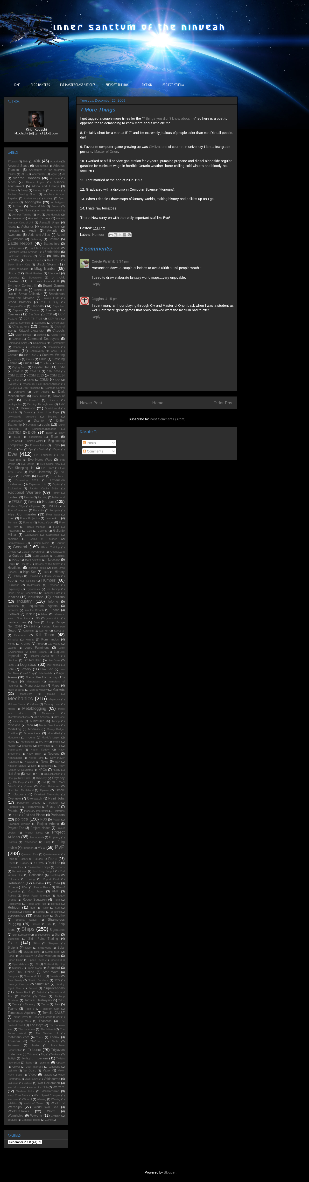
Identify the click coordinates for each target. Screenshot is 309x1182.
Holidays (18, 576)
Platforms (59, 810)
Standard (53, 968)
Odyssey (58, 778)
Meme (35, 704)
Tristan (31, 1054)
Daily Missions (31, 387)
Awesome (14, 234)
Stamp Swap (34, 967)
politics (21, 819)
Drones (32, 424)
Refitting (55, 875)
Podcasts (58, 815)
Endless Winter (34, 440)
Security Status (25, 919)
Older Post (223, 403)
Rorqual (55, 903)
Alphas (12, 190)
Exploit (56, 484)
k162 (32, 626)
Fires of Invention (18, 510)
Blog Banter (45, 268)
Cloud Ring (58, 334)
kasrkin (43, 630)
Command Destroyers (43, 339)
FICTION (147, 85)
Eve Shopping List (21, 468)
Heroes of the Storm (47, 564)
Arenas (55, 206)
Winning (55, 1099)
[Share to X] (120, 234)
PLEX (15, 814)
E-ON (32, 432)
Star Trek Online (21, 972)
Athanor (44, 226)
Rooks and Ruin (36, 903)
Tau (57, 1004)
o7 (37, 773)
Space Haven (36, 960)
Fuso (56, 526)
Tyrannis (44, 1062)
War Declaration (48, 1083)
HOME (16, 85)
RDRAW (38, 863)
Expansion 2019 (26, 480)
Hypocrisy (14, 589)
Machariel (45, 673)
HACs (15, 559)
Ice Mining (53, 589)
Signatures (57, 930)
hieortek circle (37, 567)
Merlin (11, 708)
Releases (13, 879)
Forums (27, 522)
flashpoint (55, 510)
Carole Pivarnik (103, 261)
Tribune (34, 1049)
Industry (24, 601)
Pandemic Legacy (28, 802)
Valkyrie (12, 1070)
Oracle (60, 790)
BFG (42, 256)
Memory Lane (52, 704)
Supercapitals (54, 988)
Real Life (54, 863)
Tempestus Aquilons (22, 1013)
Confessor (34, 347)
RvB (32, 907)
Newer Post (91, 403)
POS (43, 819)
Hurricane (13, 585)
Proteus (12, 842)
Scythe (60, 915)
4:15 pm (111, 299)
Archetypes (58, 202)
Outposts (20, 794)
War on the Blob (38, 1087)
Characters (20, 326)
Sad (57, 907)
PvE (41, 847)
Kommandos (50, 639)
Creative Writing (53, 355)
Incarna (13, 597)
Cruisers (60, 363)
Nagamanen (15, 749)
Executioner (58, 476)
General (20, 547)
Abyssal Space (18, 165)
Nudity (56, 769)
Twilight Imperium (34, 1058)
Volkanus (13, 1083)
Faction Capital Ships (44, 488)
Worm (51, 1111)
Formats (13, 522)
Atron (57, 226)
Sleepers (53, 943)
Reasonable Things (38, 867)
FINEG (52, 506)
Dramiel (39, 420)
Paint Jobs (56, 798)
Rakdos (38, 858)
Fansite (28, 497)
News (45, 761)
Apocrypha (33, 202)
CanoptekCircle (17, 306)
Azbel (61, 234)
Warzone (13, 1099)
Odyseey (41, 778)
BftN (56, 256)
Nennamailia (15, 757)
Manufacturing (35, 685)
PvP (60, 847)
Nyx (28, 773)
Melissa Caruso (17, 704)
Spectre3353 (57, 960)
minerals (18, 721)
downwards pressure (22, 416)
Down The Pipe (47, 412)
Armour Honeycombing (51, 210)
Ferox (32, 502)
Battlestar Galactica (20, 256)
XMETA (55, 1115)
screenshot (16, 915)
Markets (58, 689)
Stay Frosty (15, 980)
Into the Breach (33, 610)
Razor (24, 863)
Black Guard (33, 260)
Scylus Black (41, 915)
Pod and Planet (34, 815)
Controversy (37, 350)
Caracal (34, 310)
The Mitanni (48, 1029)
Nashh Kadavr (40, 749)
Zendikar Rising (31, 1119)
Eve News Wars (40, 459)
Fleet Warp (53, 514)
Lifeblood (13, 660)
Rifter (11, 887)
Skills (13, 943)
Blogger (170, 1172)
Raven (11, 863)
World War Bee (46, 1107)
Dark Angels (42, 391)
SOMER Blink (31, 951)
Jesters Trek (17, 622)
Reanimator (14, 867)
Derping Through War (40, 404)
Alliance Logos (35, 182)
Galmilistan (52, 534)
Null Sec (14, 774)
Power (56, 819)
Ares (10, 210)
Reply (96, 284)
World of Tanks (33, 1103)
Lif (57, 655)
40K (37, 161)
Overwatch (34, 798)
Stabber (16, 967)
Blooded (54, 273)
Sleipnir (13, 947)
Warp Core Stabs (18, 1095)
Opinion (44, 790)
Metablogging (34, 708)
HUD (11, 580)
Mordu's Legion (51, 737)
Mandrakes (33, 681)
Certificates (58, 322)
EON (11, 449)
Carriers (14, 314)
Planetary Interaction (36, 810)
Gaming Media (40, 543)
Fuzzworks (14, 530)
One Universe (49, 786)
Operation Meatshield (21, 790)
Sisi (57, 934)
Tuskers (55, 1054)
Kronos (25, 643)
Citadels (58, 330)
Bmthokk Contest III (22, 285)
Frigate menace (35, 526)
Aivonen (55, 178)
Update (60, 1062)
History (60, 572)
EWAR (41, 476)
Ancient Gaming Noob (22, 194)
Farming (42, 497)
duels (46, 424)
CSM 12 (35, 371)
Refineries (36, 875)
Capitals (37, 306)
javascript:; (53, 618)
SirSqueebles (42, 934)
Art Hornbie (53, 214)
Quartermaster (52, 854)
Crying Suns (19, 367)
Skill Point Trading (43, 938)
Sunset (32, 988)
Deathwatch (31, 400)
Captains (18, 310)
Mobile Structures (49, 725)
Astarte (12, 226)
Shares (36, 924)
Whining (41, 1099)
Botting (38, 289)
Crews (30, 359)
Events (26, 476)
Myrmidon (44, 745)
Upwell (16, 1066)
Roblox (12, 895)
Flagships (38, 510)
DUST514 (14, 432)
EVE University (40, 472)
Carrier (51, 310)
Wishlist (12, 1103)
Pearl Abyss (34, 806)
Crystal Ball (40, 367)
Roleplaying (14, 903)
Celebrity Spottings (19, 322)
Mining (56, 721)
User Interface (34, 1066)
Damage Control (55, 387)
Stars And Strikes (34, 976)
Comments (94, 451)
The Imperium (26, 1029)
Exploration (14, 488)
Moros (11, 741)
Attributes (13, 230)
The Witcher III (47, 1033)
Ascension (15, 218)
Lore (11, 669)
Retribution (16, 883)
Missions (14, 725)
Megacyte (54, 699)
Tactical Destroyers (38, 1000)
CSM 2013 (36, 375)
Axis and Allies (39, 234)
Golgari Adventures (33, 551)
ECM (17, 436)
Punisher (27, 847)
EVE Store (47, 467)
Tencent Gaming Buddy (47, 1016)
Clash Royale (23, 334)
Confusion (54, 347)
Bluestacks (35, 277)
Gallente (42, 530)
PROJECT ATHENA (173, 85)
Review (38, 883)
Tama (15, 1004)
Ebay (62, 432)
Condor (17, 347)
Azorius (18, 239)
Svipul (40, 992)
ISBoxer (13, 614)
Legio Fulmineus (37, 647)
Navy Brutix (34, 753)
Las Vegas (54, 643)
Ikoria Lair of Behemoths (23, 592)
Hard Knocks (33, 559)
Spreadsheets (20, 964)
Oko (32, 782)
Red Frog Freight (43, 871)
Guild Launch (41, 555)
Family (56, 492)
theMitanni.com (18, 1037)
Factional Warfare (24, 492)
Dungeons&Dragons (44, 428)
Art (39, 214)
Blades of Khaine (18, 268)
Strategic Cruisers (18, 984)
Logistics (28, 664)
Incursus (58, 597)
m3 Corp (29, 673)
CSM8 (44, 379)
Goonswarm (57, 551)
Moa (30, 725)
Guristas (60, 555)
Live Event (54, 660)
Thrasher (14, 1041)
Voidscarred (52, 1079)
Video (32, 1074)
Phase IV (53, 806)
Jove (37, 622)
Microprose (48, 713)
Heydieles (14, 568)
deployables (15, 404)
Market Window (38, 689)
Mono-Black (32, 733)
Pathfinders (14, 806)
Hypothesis (33, 589)
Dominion (28, 408)
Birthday (13, 260)
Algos (12, 182)
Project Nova (33, 832)
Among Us (39, 190)
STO (57, 980)
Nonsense (47, 765)
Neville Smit (36, 757)
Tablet (42, 996)
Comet (17, 338)
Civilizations (158, 147)
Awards (52, 230)
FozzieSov (45, 522)
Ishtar (44, 614)
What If (27, 1099)
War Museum (16, 1087)
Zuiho (48, 1119)
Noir (33, 765)
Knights (30, 639)
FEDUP (17, 502)
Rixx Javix (36, 891)
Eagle (49, 432)
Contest (14, 351)
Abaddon (55, 161)
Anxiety (48, 198)
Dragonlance (15, 420)
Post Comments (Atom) (167, 419)
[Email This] (110, 234)
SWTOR (26, 996)
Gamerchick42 (16, 543)
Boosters (21, 290)
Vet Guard (29, 1070)
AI (63, 174)
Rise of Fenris (42, 887)
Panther (53, 802)
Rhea (56, 883)
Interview (13, 610)
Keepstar (59, 630)
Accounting (41, 165)
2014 (25, 161)
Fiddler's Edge (16, 506)
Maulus (51, 693)
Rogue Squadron (35, 899)
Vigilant (47, 1074)
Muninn (12, 745)
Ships (28, 929)
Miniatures (37, 721)
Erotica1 (43, 449)
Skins (36, 943)
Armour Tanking (21, 214)
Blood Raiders (33, 273)
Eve (12, 454)
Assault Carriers (39, 218)
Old (44, 782)
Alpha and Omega (45, 186)
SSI (37, 964)
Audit (32, 230)
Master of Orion (106, 151)
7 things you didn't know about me (169, 118)
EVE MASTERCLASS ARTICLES (77, 85)
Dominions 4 (52, 408)
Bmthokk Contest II (44, 281)
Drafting (52, 416)
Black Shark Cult (19, 264)
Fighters (36, 506)
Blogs (12, 273)
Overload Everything (46, 794)
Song (11, 955)
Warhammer (50, 1091)
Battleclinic (51, 243)
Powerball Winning (19, 823)
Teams (12, 1008)
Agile (54, 174)
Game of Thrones (43, 538)
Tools (55, 1041)
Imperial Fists (52, 592)
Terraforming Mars (19, 1021)
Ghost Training (50, 547)
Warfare (59, 1087)
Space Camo (15, 960)
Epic (31, 449)
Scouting (55, 911)
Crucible (28, 363)
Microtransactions (18, 717)
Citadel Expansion (32, 330)
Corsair (13, 355)
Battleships (52, 252)
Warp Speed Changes (47, 1095)
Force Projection (30, 518)
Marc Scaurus (16, 689)
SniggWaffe (44, 947)
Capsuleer (59, 306)
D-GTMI (12, 387)
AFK (24, 174)
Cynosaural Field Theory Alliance (40, 383)
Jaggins (98, 299)
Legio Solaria (38, 651)
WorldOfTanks (18, 1111)
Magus (12, 681)
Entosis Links (38, 445)
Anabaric (55, 190)
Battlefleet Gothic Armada (45, 248)
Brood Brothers (19, 302)
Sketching (13, 938)
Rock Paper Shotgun (36, 895)
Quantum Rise (29, 854)
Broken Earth (50, 298)
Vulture (28, 1083)
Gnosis (12, 551)
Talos (61, 1000)
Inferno (53, 601)
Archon (17, 206)
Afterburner (38, 174)
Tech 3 (29, 1008)
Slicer (28, 947)
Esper (56, 449)
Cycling (12, 383)
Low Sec (46, 669)
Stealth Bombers (38, 980)
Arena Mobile (37, 206)
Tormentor (14, 1045)
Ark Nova (25, 210)
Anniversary (31, 198)
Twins (29, 1062)
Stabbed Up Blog (54, 964)
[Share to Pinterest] (129, 234)
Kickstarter (20, 635)
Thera (39, 1037)
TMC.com (36, 1041)
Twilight (12, 1058)
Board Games (54, 285)
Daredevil (19, 391)
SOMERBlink (52, 951)
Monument (14, 737)
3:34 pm (122, 261)
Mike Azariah (41, 717)
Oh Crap (18, 782)
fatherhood (58, 497)
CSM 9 (17, 379)
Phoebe (13, 811)
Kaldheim (28, 630)
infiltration (13, 606)
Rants (52, 859)
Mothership (27, 741)
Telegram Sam (50, 1008)
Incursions (35, 597)
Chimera (44, 326)
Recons (60, 867)
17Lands (13, 161)
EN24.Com (14, 440)
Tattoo (45, 1004)
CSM (61, 367)
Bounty (51, 289)
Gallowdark (31, 534)
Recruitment (19, 871)
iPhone (54, 610)
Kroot (39, 643)
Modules (34, 729)
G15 (29, 530)
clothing (41, 334)
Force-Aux (52, 518)
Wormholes (15, 1115)
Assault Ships (49, 222)
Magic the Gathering (41, 677)
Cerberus (40, 322)
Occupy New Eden (19, 778)
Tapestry (30, 1004)
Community (58, 342)
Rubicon (14, 907)
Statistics (55, 976)
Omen (28, 786)
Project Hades (40, 828)
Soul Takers (26, 955)
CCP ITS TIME (33, 318)
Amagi (24, 190)
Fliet (11, 518)
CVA (57, 379)
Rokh (57, 899)
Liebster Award (39, 655)
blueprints (13, 277)
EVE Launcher (43, 454)
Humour (98, 234)
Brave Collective (30, 294)
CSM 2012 (15, 375)
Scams (27, 911)
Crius (42, 359)
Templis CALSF (53, 1013)
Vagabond (54, 1066)
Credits (17, 359)
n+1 (58, 745)
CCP (49, 314)
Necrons (53, 753)
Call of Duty (50, 302)
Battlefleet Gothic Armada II (24, 251)
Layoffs (12, 647)
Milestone (59, 717)
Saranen (13, 911)
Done (27, 412)
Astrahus (27, 226)
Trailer (35, 1045)
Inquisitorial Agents (43, 606)
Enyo (56, 445)
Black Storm (46, 264)
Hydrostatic (34, 585)
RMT (55, 891)
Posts (91, 443)
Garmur (60, 543)
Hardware (53, 559)
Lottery (26, 669)
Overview (14, 798)
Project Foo (16, 828)
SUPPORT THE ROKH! (119, 85)
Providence (30, 842)
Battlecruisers (16, 248)
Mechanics (20, 698)
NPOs (42, 770)
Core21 (55, 350)
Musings (27, 745)
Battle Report (20, 243)
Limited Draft (32, 660)
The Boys (36, 1025)
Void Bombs (32, 1079)
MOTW (43, 741)
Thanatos (45, 1021)
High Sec (29, 572)
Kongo (11, 643)
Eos (21, 449)
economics (35, 436)
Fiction (48, 501)
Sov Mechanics (49, 956)
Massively (26, 693)
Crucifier (45, 363)
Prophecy (54, 837)
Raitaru (24, 858)
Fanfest (13, 497)
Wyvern (36, 1115)
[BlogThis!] (115, 234)
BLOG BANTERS (40, 85)
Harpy (11, 564)
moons (30, 737)
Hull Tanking (27, 580)
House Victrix (52, 576)
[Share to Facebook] (124, 234)
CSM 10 (18, 371)
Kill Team (45, 635)
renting (31, 879)
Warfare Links (25, 1091)
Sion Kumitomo (21, 934)
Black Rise (53, 260)
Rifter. (24, 887)
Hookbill (33, 576)
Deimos (53, 400)
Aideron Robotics (26, 178)
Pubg (47, 842)
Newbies (30, 761)
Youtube (12, 1119)
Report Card (51, 879)
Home (157, 403)
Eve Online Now (50, 463)
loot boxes (53, 664)
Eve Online (27, 463)
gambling (13, 538)
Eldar (54, 436)
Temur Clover (20, 1016)
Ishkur (30, 614)
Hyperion (54, 585)
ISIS (37, 618)
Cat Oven (34, 314)
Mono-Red (54, 733)
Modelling (14, 729)
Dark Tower (39, 396)
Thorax (54, 1037)
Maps (55, 685)
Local (11, 664)
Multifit (56, 741)
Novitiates (27, 769)
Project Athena (48, 824)
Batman (54, 239)
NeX (57, 761)
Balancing (36, 239)
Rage (11, 858)
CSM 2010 (53, 371)
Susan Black (23, 992)
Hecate (25, 564)
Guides (17, 555)
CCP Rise (54, 318)
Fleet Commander (22, 514)
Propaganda (37, 837)
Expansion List (38, 484)
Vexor (47, 1070)
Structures (42, 984)
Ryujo (45, 907)
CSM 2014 (57, 375)
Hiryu (46, 571)
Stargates (13, 976)
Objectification (52, 773)
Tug (43, 1054)
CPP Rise (30, 355)
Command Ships (18, 342)
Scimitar (40, 911)
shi (49, 924)
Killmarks (13, 639)
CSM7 (30, 379)
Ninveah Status (17, 765)
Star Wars (50, 972)
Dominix (12, 412)
